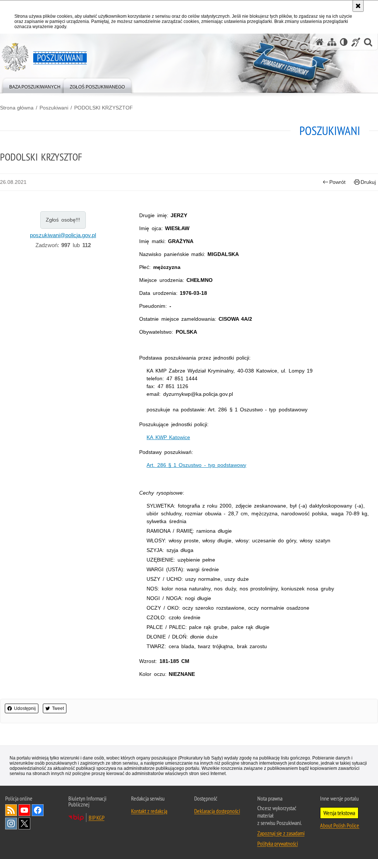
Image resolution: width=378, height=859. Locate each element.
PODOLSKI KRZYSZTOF (103, 108)
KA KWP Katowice (168, 437)
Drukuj (368, 182)
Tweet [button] (58, 708)
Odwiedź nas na (24, 810)
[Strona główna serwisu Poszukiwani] (320, 42)
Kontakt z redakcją (149, 811)
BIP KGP (96, 817)
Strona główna (17, 108)
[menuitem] (35, 85)
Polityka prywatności (277, 843)
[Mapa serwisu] (331, 42)
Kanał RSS (11, 810)
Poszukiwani (53, 108)
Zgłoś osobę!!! (63, 220)
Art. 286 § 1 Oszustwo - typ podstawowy (196, 465)
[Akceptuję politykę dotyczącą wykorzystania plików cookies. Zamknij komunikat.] (358, 6)
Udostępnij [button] (25, 708)
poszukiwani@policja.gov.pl (63, 235)
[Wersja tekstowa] (344, 42)
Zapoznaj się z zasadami (281, 833)
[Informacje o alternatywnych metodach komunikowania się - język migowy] (355, 42)
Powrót (337, 182)
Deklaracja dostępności (217, 811)
